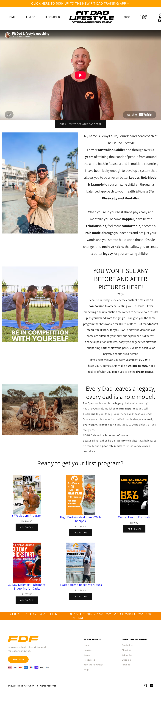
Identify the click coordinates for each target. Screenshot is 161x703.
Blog (126, 17)
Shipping (126, 660)
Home (11, 17)
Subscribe (127, 655)
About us (144, 16)
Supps (87, 655)
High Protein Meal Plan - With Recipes (80, 519)
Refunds (126, 664)
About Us (126, 650)
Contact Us (127, 645)
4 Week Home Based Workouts (80, 585)
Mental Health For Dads (134, 517)
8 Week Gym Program (27, 515)
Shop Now (18, 659)
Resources (52, 17)
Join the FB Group (93, 664)
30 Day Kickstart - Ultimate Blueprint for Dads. (26, 586)
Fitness (30, 17)
